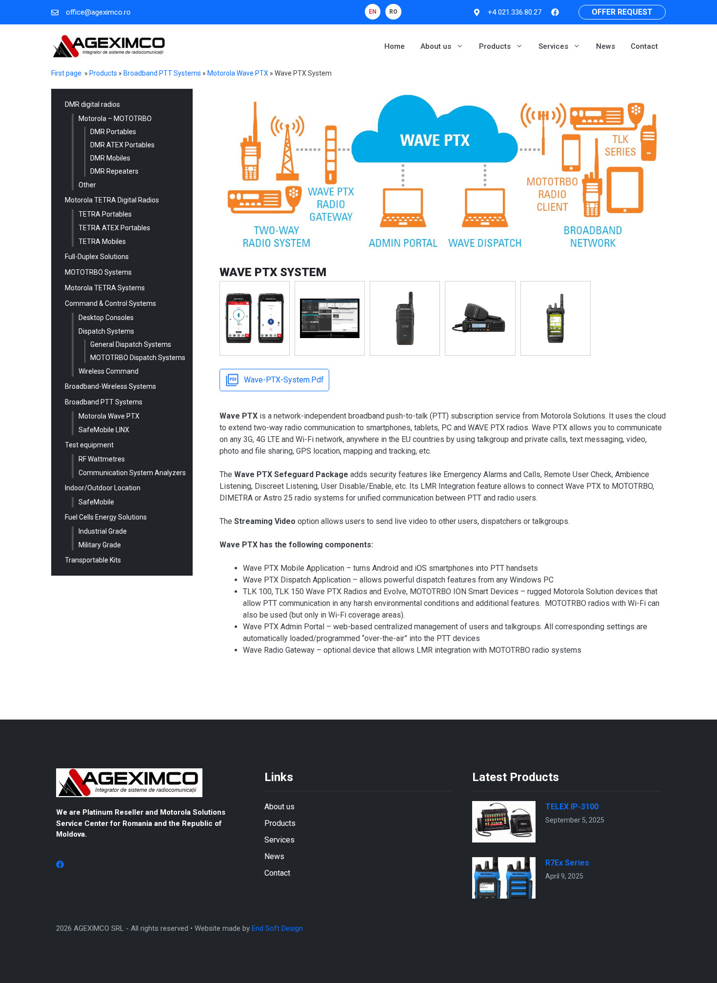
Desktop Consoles (106, 317)
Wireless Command (109, 371)
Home (394, 46)
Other (87, 185)
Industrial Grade (103, 531)
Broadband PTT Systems (162, 73)
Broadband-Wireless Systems (110, 386)
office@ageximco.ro (98, 12)
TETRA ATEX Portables (114, 228)
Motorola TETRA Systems (105, 288)
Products (495, 46)
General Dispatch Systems (130, 344)
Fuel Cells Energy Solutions (106, 517)
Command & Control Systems (110, 303)
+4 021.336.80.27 (514, 12)
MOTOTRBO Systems (98, 272)
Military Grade (100, 545)
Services (553, 46)
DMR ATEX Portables (122, 145)
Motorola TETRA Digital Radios (112, 200)
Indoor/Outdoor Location (102, 488)
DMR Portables (113, 132)
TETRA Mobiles (102, 241)
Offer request (622, 12)
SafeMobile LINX (104, 430)
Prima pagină (71, 73)
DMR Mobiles (110, 158)
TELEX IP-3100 (571, 806)
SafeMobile (96, 502)
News (605, 46)
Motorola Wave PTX (237, 73)
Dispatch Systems (106, 331)
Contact (644, 46)
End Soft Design (277, 928)
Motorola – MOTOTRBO (115, 118)
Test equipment (89, 445)
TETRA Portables (105, 214)
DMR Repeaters (114, 171)
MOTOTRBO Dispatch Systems (137, 357)
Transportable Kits (93, 560)
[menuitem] (372, 12)
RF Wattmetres (102, 459)
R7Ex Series (567, 862)
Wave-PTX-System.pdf (284, 379)
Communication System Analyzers (132, 473)
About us (435, 46)
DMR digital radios (92, 104)
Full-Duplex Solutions (97, 257)
